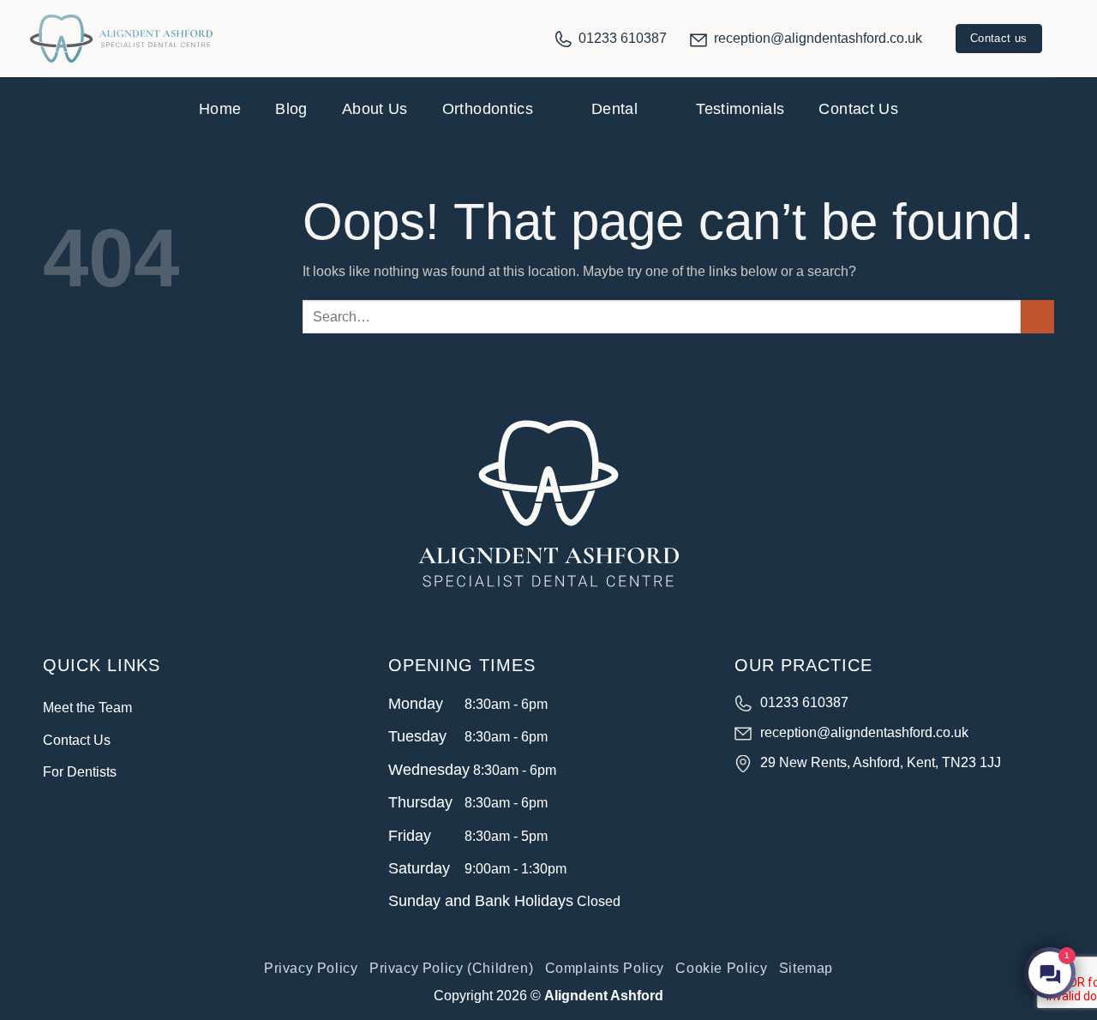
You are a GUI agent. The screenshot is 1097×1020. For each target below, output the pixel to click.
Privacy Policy (311, 968)
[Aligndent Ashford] (121, 39)
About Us (375, 108)
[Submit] (1037, 316)
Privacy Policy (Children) (451, 968)
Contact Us (858, 108)
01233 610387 (622, 38)
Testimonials (740, 108)
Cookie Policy (721, 968)
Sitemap (806, 968)
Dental (614, 108)
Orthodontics (487, 108)
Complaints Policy (604, 968)
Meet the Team (87, 707)
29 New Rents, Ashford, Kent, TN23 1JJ (880, 762)
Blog (291, 108)
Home (220, 108)
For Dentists (80, 772)
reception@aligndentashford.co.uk (818, 38)
